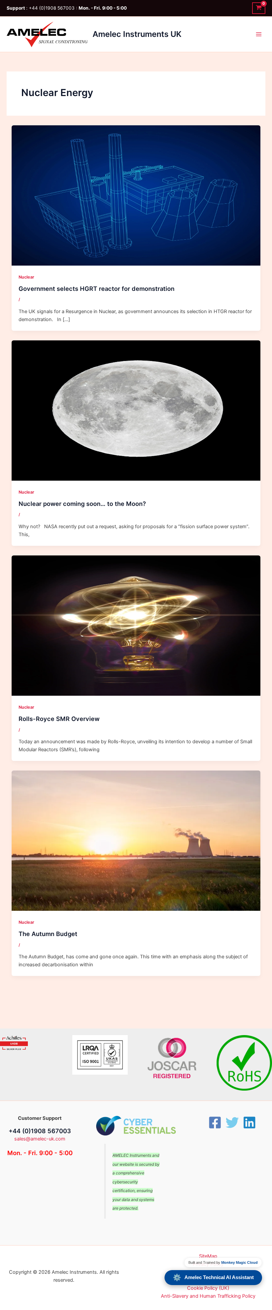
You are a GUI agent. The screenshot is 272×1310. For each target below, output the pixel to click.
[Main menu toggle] (258, 34)
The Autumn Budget (48, 933)
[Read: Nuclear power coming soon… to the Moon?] (136, 410)
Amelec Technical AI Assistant (213, 1277)
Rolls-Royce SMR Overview (59, 718)
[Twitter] (232, 1122)
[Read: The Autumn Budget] (136, 840)
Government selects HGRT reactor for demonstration (96, 288)
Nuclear (26, 277)
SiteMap (208, 1256)
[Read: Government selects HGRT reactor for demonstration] (136, 195)
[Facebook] (215, 1122)
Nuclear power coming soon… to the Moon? (82, 503)
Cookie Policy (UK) (208, 1288)
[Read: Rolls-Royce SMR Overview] (136, 625)
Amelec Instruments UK (137, 34)
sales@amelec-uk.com (39, 1139)
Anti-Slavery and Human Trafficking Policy (208, 1296)
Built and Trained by (223, 1262)
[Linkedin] (249, 1122)
